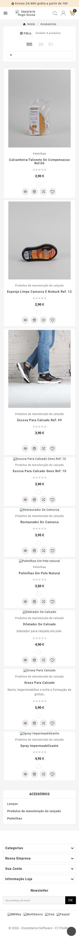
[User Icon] (63, 13)
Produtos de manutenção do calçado (34, 811)
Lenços (12, 803)
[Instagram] (48, 937)
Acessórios (39, 794)
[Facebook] (31, 937)
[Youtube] (39, 937)
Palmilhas (14, 818)
